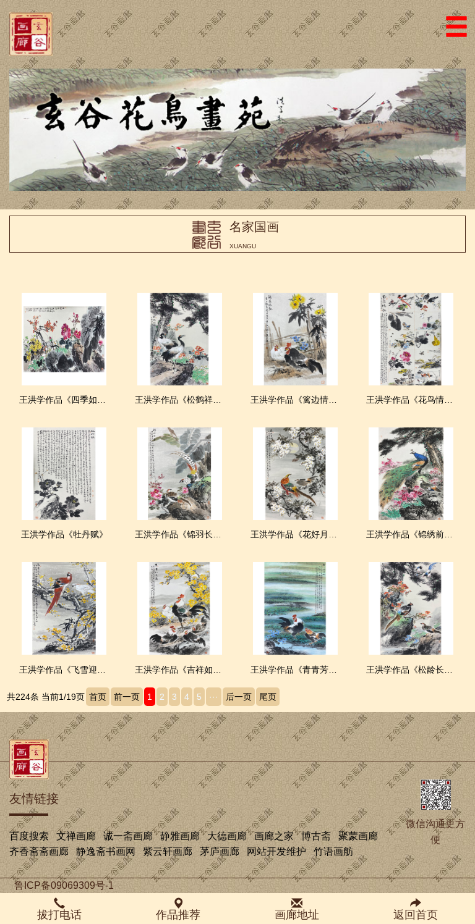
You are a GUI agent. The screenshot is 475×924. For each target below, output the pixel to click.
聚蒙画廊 (358, 836)
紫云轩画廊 (167, 851)
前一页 (127, 697)
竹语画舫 (333, 851)
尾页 (267, 697)
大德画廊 (227, 836)
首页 (97, 697)
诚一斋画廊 (128, 836)
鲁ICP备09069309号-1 (64, 885)
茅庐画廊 (219, 851)
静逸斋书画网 (105, 851)
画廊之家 (274, 836)
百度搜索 (29, 836)
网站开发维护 (276, 851)
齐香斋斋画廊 (39, 851)
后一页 (239, 697)
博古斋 (316, 836)
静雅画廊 (180, 836)
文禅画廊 (76, 836)
